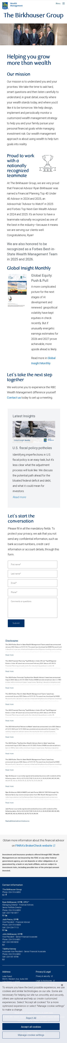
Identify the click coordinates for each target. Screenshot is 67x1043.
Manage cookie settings (31, 1035)
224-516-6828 (14, 924)
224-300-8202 (12, 942)
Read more (19, 497)
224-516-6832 (14, 954)
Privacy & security (43, 976)
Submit (16, 623)
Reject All (31, 1018)
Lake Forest (7, 976)
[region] (33, 1012)
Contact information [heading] (12, 885)
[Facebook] (6, 894)
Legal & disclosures (44, 980)
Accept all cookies (31, 1026)
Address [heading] (6, 971)
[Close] (62, 985)
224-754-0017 (12, 912)
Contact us (14, 397)
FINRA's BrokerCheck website (33, 845)
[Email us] (3, 894)
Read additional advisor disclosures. (17, 821)
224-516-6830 (14, 910)
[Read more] (9, 655)
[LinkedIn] (6, 915)
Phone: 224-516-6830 (11, 892)
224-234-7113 (12, 927)
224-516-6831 (14, 939)
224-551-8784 (12, 956)
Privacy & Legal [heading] (43, 971)
